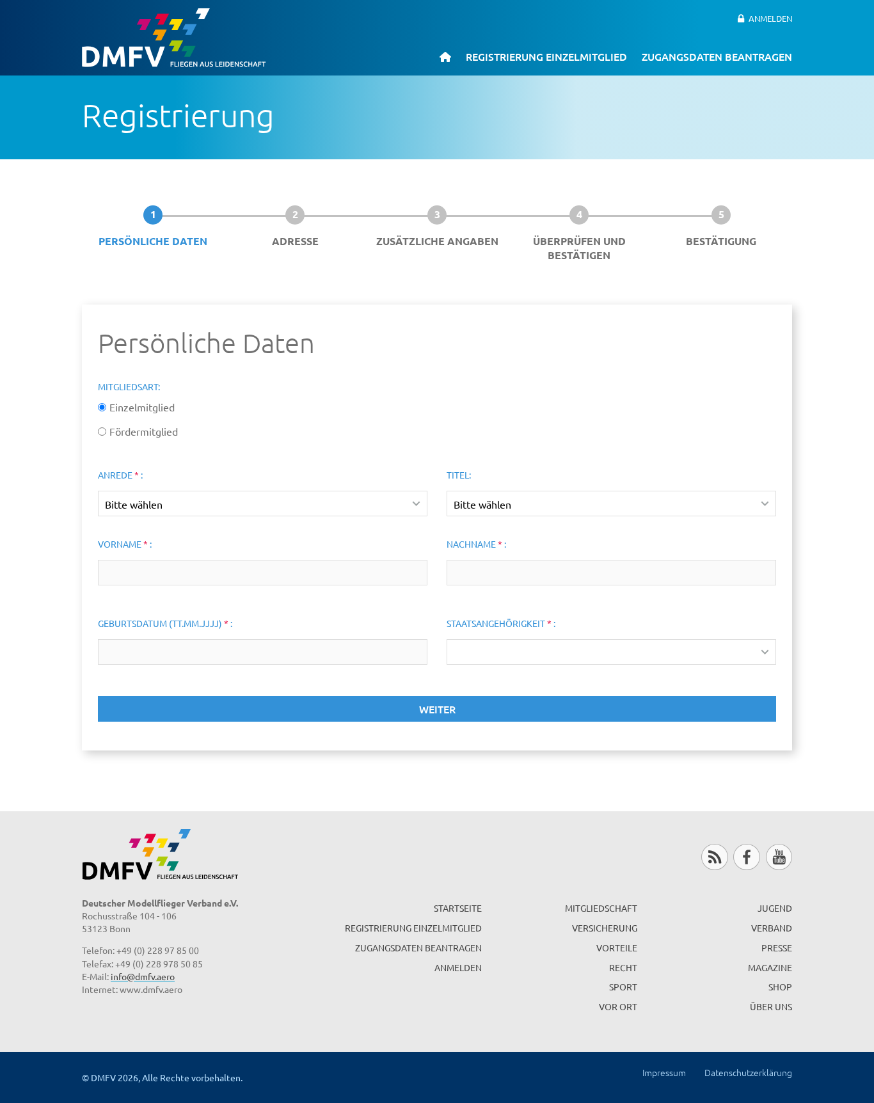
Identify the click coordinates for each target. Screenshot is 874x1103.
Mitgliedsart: (129, 386)
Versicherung (604, 927)
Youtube (779, 857)
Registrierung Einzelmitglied (546, 56)
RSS (714, 857)
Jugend (775, 908)
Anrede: (120, 474)
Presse (776, 947)
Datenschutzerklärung (748, 1072)
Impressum (664, 1072)
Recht (623, 967)
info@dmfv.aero (143, 976)
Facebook (746, 857)
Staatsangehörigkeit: (501, 623)
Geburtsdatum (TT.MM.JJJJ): (165, 623)
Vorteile (616, 947)
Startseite (458, 908)
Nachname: (476, 544)
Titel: (459, 474)
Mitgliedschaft (601, 908)
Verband (771, 927)
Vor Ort (618, 1006)
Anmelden (770, 18)
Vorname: (125, 544)
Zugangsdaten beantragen (717, 56)
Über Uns (771, 1006)
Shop (780, 986)
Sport (623, 986)
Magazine (770, 967)
